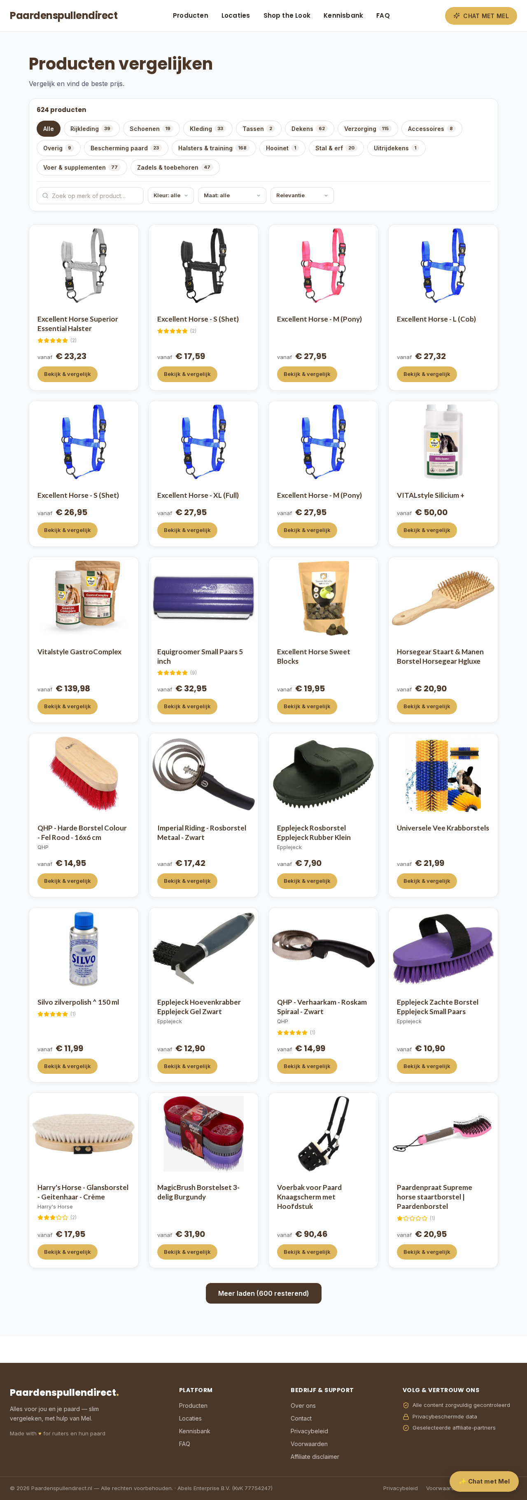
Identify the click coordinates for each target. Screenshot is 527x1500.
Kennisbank (343, 15)
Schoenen (150, 128)
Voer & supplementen (80, 167)
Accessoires (430, 128)
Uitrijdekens (395, 148)
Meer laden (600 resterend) (263, 1293)
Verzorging (366, 128)
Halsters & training (212, 148)
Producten (190, 15)
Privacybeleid (309, 1431)
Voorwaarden (309, 1443)
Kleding (206, 128)
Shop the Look (287, 15)
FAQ (383, 15)
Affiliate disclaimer (315, 1456)
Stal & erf (334, 148)
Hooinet (281, 148)
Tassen (257, 128)
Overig (57, 148)
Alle (48, 128)
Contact (301, 1418)
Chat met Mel (486, 15)
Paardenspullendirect (63, 15)
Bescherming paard (125, 148)
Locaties (236, 15)
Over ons (303, 1405)
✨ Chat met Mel (484, 1481)
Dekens (308, 128)
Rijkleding (90, 128)
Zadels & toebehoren (173, 167)
